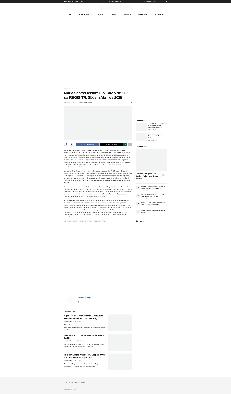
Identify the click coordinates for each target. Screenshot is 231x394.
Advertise (70, 1)
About (65, 1)
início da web (67, 88)
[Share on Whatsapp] (125, 144)
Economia (100, 14)
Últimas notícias (84, 14)
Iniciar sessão (147, 1)
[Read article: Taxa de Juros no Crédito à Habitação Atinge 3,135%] (120, 342)
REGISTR (97, 221)
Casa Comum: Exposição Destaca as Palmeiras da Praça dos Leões (157, 136)
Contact (81, 1)
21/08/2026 (79, 321)
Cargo (81, 221)
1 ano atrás (152, 129)
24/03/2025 (81, 102)
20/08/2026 (79, 360)
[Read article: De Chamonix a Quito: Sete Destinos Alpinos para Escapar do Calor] (151, 160)
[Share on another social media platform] (130, 144)
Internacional (142, 14)
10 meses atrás (153, 140)
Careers (76, 1)
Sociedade (127, 14)
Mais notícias (159, 14)
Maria (90, 221)
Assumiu (75, 221)
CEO (86, 221)
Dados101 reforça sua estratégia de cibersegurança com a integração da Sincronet (157, 125)
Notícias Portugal (70, 102)
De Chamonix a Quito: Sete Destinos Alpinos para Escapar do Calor (147, 176)
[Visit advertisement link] (115, 54)
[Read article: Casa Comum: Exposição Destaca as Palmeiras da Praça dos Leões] (141, 137)
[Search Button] (166, 1)
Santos (103, 221)
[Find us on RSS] (166, 389)
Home (69, 14)
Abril (69, 221)
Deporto (113, 14)
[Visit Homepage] (115, 7)
